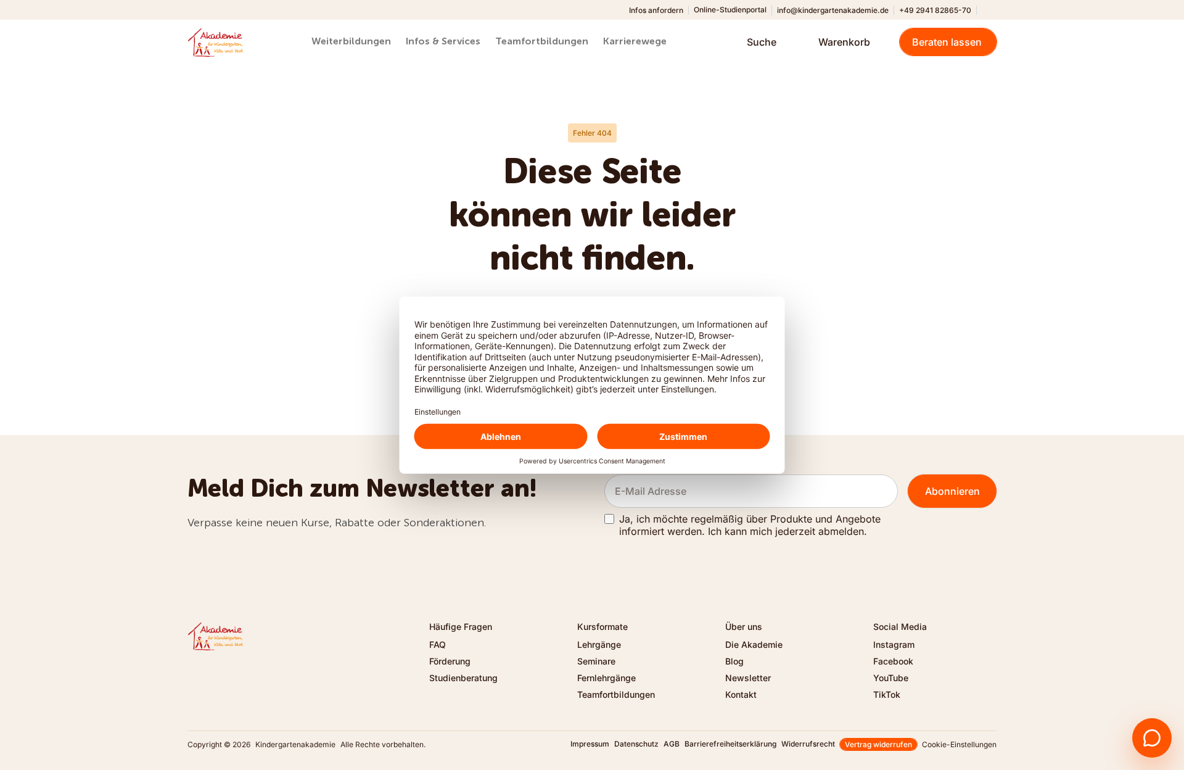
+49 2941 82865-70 (935, 10)
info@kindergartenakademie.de (833, 10)
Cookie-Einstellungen (959, 744)
